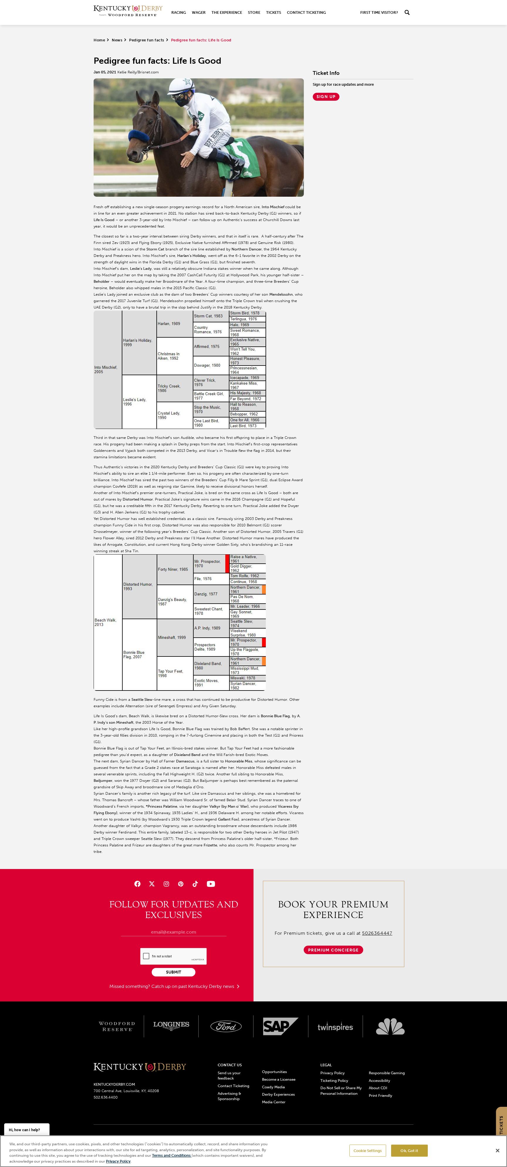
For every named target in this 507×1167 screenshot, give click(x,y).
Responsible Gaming (387, 1073)
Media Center (273, 1102)
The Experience (227, 12)
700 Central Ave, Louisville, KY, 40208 (126, 1091)
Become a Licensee (278, 1079)
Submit (173, 972)
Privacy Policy (332, 1073)
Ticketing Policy (334, 1080)
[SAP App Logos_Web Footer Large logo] (280, 1026)
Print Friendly (380, 1095)
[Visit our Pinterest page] (181, 884)
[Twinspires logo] (335, 1026)
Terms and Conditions (172, 1155)
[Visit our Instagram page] (166, 884)
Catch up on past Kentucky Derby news (193, 986)
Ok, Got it (409, 1151)
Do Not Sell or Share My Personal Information (341, 1090)
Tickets (273, 12)
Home (99, 40)
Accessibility (379, 1080)
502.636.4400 (106, 1097)
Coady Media (273, 1087)
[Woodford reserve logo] (116, 1026)
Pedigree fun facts (146, 40)
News (117, 40)
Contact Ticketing (306, 12)
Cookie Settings (368, 1151)
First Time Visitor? (379, 12)
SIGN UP (326, 96)
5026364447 (377, 933)
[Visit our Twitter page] (152, 884)
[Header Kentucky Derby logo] (128, 12)
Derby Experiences (278, 1094)
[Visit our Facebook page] (137, 884)
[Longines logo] (171, 1026)
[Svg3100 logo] (390, 1026)
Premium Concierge (333, 950)
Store (254, 12)
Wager (199, 12)
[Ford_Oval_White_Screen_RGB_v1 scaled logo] (226, 1026)
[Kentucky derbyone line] (140, 1067)
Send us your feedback (229, 1075)
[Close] (497, 1150)
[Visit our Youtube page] (209, 884)
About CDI (378, 1088)
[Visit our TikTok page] (195, 884)
